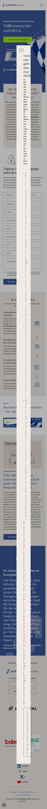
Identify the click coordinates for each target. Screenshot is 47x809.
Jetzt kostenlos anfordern (27, 732)
